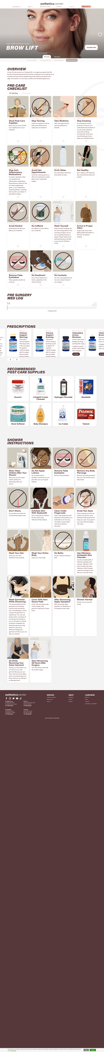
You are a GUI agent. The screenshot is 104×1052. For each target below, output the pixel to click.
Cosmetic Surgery (51, 697)
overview (71, 697)
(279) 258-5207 (28, 714)
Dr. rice (70, 699)
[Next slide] (17, 359)
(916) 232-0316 (10, 714)
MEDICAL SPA (50, 699)
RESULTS (87, 697)
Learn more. (13, 1050)
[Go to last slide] (10, 359)
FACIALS (48, 701)
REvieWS (70, 701)
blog (86, 699)
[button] (17, 6)
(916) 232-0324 (10, 705)
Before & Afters (45, 6)
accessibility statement (91, 703)
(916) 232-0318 (28, 705)
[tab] (13, 93)
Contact (59, 6)
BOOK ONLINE (86, 6)
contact (87, 701)
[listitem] (19, 343)
